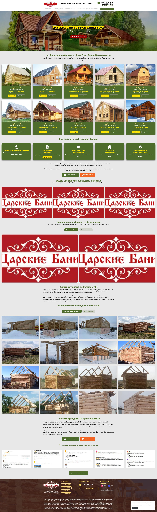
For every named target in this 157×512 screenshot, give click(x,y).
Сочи (73, 500)
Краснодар (99, 500)
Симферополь (96, 505)
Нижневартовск (78, 504)
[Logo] (50, 4)
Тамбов (60, 500)
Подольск (54, 502)
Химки (57, 502)
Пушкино (64, 503)
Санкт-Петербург (92, 500)
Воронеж (45, 502)
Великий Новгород (82, 503)
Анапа (102, 507)
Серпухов (50, 503)
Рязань (53, 505)
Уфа (53, 504)
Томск (97, 504)
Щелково (46, 503)
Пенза (63, 500)
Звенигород (67, 502)
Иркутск (76, 503)
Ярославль (58, 505)
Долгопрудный (56, 503)
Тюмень (46, 500)
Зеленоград (61, 502)
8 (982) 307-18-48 (107, 2)
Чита (66, 505)
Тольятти (62, 505)
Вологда (88, 503)
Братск (69, 507)
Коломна (112, 502)
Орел (51, 507)
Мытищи (81, 502)
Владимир (87, 500)
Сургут (73, 504)
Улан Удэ (80, 505)
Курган (69, 500)
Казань (76, 505)
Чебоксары (85, 505)
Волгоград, (82, 500)
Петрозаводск (74, 507)
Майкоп (110, 505)
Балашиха (72, 502)
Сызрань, (107, 505)
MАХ (107, 5)
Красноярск (92, 503)
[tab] (71, 229)
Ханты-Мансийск (68, 504)
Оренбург (110, 500)
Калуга (73, 505)
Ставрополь (90, 505)
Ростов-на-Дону (105, 500)
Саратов (94, 499)
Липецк (66, 500)
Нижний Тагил (102, 505)
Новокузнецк (101, 503)
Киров (45, 504)
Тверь (96, 503)
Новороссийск (69, 503)
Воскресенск (76, 502)
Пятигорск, (109, 507)
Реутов (60, 503)
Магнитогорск (105, 499)
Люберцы (86, 502)
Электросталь (107, 502)
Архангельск (93, 504)
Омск (49, 505)
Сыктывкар (62, 504)
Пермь (49, 500)
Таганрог (60, 507)
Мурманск (48, 507)
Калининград (65, 507)
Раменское (49, 502)
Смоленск (88, 504)
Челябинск (110, 499)
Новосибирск (106, 503)
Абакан (105, 507)
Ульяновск (84, 504)
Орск (51, 505)
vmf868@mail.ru (107, 4)
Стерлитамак (56, 504)
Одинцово (96, 502)
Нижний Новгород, (55, 500)
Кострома (101, 504)
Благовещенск (77, 500)
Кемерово (49, 504)
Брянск (111, 503)
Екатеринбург (99, 499)
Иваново (105, 504)
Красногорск (90, 502)
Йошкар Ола (69, 505)
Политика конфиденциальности (107, 490)
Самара (90, 499)
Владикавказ (55, 507)
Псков (73, 503)
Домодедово (100, 502)
